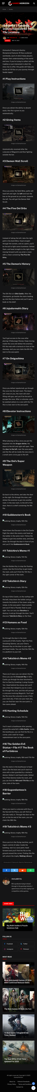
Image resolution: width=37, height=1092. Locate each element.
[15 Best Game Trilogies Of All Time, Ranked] (18, 1026)
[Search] (34, 3)
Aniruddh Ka (13, 37)
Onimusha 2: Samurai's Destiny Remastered (18, 862)
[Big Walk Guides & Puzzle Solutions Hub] (18, 917)
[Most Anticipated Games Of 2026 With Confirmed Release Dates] (18, 974)
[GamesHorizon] (19, 3)
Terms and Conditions (25, 1084)
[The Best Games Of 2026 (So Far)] (18, 1000)
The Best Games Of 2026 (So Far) (17, 1009)
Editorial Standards (24, 1081)
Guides (7, 40)
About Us (12, 1081)
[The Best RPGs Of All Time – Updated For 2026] (18, 1052)
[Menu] (3, 3)
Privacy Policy (12, 1084)
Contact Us (19, 1087)
